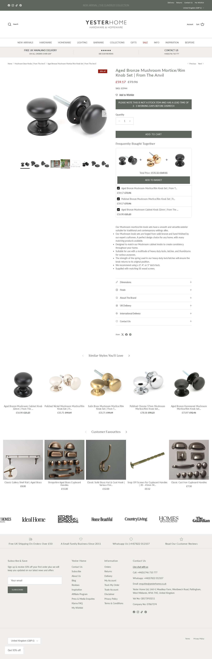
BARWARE (98, 42)
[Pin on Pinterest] (130, 334)
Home (10, 63)
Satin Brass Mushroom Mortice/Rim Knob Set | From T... (106, 407)
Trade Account (111, 589)
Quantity (120, 114)
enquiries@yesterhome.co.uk (152, 583)
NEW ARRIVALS (25, 42)
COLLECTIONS (117, 42)
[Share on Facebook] (126, 334)
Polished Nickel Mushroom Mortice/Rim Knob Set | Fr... (64, 407)
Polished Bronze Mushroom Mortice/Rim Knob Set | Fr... (148, 199)
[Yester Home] (106, 24)
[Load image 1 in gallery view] (64, 112)
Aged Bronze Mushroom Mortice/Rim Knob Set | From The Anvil (72, 63)
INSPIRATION (172, 42)
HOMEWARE (64, 42)
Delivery (171, 3)
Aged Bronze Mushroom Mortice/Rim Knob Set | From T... (149, 188)
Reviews (75, 585)
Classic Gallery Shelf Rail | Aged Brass (23, 482)
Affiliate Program (80, 594)
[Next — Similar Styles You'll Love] (129, 355)
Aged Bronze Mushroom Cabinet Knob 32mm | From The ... (149, 209)
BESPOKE (189, 42)
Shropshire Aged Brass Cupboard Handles (64, 483)
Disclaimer (109, 594)
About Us (76, 576)
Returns (179, 3)
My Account (110, 580)
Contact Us (188, 3)
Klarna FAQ (77, 603)
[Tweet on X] (122, 334)
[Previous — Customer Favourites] (85, 431)
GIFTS (134, 42)
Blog (74, 580)
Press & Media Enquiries (83, 598)
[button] (125, 95)
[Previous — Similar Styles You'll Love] (82, 355)
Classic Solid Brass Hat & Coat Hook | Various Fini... (106, 483)
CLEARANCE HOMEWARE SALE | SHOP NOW (106, 5)
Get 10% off (14, 650)
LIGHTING (82, 42)
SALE (145, 42)
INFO (156, 42)
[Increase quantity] (130, 121)
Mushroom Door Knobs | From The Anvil (30, 63)
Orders (107, 567)
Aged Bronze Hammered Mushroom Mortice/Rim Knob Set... (189, 407)
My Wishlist (199, 3)
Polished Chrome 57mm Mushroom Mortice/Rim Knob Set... (147, 407)
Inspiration (77, 589)
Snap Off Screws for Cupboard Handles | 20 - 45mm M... (147, 483)
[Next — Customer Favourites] (126, 431)
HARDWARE (45, 42)
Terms (187, 639)
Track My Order (111, 585)
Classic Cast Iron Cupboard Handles (189, 482)
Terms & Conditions (113, 603)
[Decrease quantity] (118, 121)
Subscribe (17, 589)
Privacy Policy (110, 598)
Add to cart (153, 134)
